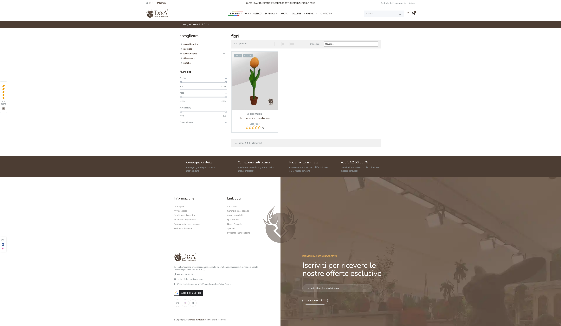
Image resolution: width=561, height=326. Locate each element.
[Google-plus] (193, 303)
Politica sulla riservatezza (187, 224)
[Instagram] (185, 303)
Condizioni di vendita (184, 215)
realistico (187, 49)
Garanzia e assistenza (238, 211)
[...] (204, 269)
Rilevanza (351, 44)
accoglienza (189, 35)
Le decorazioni (190, 53)
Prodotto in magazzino (238, 233)
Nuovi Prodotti (234, 224)
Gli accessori (189, 58)
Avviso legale (180, 211)
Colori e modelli (235, 215)
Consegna (179, 206)
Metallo (187, 63)
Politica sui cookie (183, 228)
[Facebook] (177, 303)
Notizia (412, 3)
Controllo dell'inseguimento (393, 3)
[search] (400, 14)
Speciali (231, 228)
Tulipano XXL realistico (254, 118)
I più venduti (233, 219)
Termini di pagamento (185, 219)
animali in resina (190, 44)
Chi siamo (232, 206)
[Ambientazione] (408, 13)
